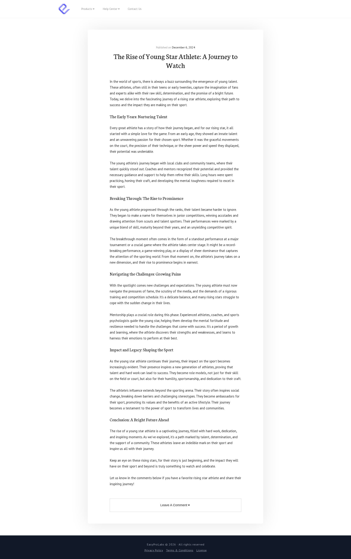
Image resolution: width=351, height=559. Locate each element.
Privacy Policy (153, 550)
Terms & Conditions (179, 550)
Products (86, 9)
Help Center (110, 9)
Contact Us (134, 9)
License (201, 550)
